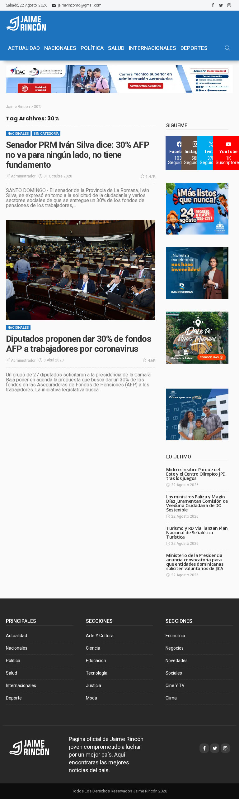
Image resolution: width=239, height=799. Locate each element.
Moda (91, 697)
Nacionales (18, 134)
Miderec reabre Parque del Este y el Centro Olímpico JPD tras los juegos (196, 474)
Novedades (177, 660)
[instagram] (229, 5)
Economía (175, 635)
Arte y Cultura (100, 635)
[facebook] (213, 5)
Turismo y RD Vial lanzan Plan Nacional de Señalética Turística (197, 532)
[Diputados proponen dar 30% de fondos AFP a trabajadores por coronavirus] (80, 270)
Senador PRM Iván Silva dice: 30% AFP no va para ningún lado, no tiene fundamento (77, 155)
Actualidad (16, 635)
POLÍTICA (92, 48)
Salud (11, 673)
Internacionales (152, 48)
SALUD (116, 48)
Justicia (93, 685)
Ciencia (93, 648)
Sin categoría (46, 134)
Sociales (174, 673)
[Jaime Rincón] (29, 23)
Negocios (175, 648)
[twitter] (221, 5)
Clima (171, 697)
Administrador (23, 176)
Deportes (194, 48)
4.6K (151, 360)
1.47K (150, 176)
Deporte (14, 697)
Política (13, 660)
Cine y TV (175, 685)
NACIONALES (60, 48)
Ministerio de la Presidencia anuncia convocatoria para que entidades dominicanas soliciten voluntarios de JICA (194, 561)
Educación (96, 660)
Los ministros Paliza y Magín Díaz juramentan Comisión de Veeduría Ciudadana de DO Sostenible (197, 503)
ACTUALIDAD (24, 48)
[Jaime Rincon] (35, 747)
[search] (227, 48)
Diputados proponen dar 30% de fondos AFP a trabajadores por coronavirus (78, 344)
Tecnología (96, 673)
